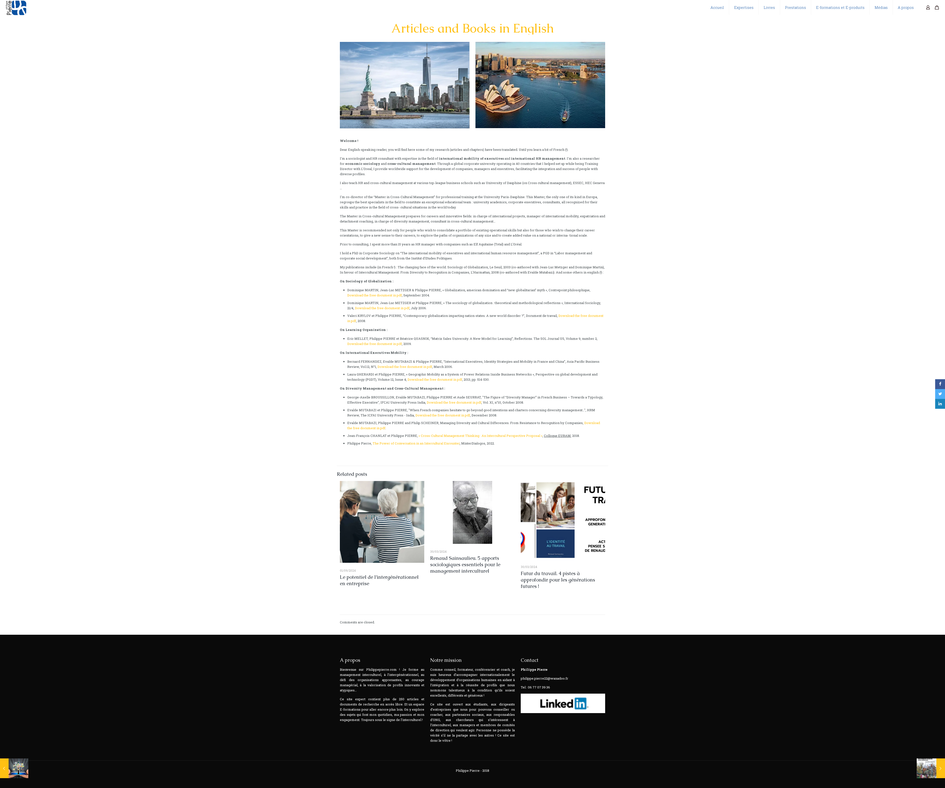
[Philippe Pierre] (15, 7)
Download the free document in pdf (374, 295)
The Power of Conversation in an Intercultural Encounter (416, 443)
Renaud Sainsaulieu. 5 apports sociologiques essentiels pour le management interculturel (465, 564)
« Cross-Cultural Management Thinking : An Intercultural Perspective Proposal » (480, 435)
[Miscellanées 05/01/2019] (14, 768)
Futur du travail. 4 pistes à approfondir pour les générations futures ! (558, 579)
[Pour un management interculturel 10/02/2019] (931, 768)
